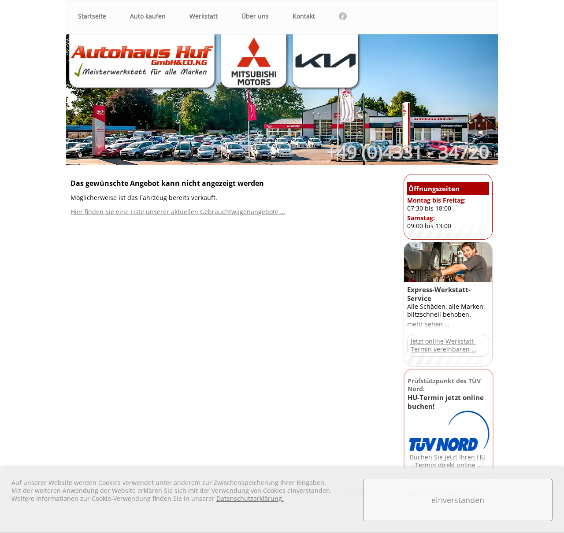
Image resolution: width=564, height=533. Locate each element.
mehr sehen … (428, 324)
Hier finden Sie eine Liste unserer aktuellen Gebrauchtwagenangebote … (177, 212)
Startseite (92, 16)
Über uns (255, 16)
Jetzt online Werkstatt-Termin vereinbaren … (443, 345)
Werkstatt (203, 16)
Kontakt (304, 16)
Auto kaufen (148, 16)
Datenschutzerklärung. (250, 499)
